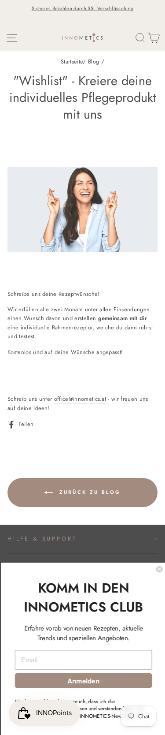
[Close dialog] (158, 569)
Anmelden (82, 681)
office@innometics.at (80, 399)
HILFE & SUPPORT (42, 538)
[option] (82, 8)
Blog (93, 61)
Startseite (72, 61)
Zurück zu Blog (88, 491)
